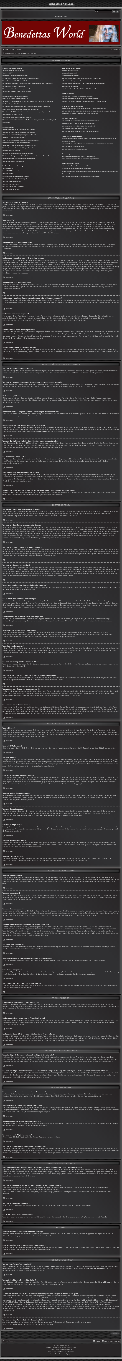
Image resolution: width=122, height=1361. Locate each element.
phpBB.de (57, 431)
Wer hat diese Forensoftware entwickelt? (75, 166)
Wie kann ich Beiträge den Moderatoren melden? (18, 153)
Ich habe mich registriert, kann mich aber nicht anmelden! (21, 78)
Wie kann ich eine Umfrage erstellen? (14, 137)
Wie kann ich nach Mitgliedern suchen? (74, 128)
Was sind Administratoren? (70, 70)
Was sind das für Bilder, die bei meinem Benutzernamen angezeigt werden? (26, 112)
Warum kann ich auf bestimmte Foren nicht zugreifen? (20, 145)
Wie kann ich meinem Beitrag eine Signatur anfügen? (19, 134)
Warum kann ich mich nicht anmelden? (15, 81)
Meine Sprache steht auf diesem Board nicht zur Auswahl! (21, 109)
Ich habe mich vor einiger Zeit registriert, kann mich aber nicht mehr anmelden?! (28, 83)
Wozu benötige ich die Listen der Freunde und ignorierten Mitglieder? (84, 108)
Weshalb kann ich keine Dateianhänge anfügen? (18, 148)
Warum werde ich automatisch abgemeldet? (16, 89)
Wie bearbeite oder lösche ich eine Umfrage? (16, 142)
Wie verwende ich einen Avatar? (13, 114)
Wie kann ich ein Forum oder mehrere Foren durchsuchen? (80, 120)
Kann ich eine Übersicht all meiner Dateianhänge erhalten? (80, 158)
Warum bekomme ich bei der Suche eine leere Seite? (78, 126)
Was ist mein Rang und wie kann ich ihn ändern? (18, 117)
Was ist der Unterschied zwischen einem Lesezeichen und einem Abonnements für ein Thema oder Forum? (89, 140)
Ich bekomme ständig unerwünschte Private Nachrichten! (80, 98)
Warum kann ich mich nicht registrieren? (15, 75)
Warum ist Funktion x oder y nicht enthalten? (76, 168)
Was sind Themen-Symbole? (11, 189)
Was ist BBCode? (8, 168)
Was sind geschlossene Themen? (13, 186)
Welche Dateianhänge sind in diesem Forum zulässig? (79, 156)
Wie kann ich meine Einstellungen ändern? (16, 98)
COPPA (5, 262)
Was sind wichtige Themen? (11, 184)
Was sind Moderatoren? (69, 73)
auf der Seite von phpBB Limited (96, 1268)
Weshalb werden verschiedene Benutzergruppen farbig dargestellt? (83, 83)
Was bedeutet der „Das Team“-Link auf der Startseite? (79, 89)
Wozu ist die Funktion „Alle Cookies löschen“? (17, 91)
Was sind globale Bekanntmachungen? (15, 178)
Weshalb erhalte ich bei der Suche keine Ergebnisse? (78, 123)
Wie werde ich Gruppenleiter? (71, 81)
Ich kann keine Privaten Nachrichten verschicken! (77, 96)
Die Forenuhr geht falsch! (11, 104)
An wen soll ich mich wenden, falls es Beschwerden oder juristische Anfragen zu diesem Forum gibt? (90, 172)
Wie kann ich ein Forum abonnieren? (73, 146)
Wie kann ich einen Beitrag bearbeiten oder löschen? (19, 132)
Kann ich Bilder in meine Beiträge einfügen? (16, 176)
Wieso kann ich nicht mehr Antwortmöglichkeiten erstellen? (21, 140)
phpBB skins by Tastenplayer (65, 1351)
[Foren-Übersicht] (61, 32)
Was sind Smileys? (8, 173)
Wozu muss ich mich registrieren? (13, 70)
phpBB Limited (41, 431)
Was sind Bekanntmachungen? (12, 181)
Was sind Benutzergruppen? (71, 75)
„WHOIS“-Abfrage (47, 1298)
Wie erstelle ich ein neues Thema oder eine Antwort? (19, 129)
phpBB (55, 1347)
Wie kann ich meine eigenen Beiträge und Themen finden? (80, 131)
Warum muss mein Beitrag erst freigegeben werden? (19, 158)
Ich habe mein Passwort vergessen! (14, 86)
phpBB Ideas (105, 1282)
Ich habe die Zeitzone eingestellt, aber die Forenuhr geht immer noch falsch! (27, 106)
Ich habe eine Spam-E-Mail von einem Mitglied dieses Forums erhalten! (84, 101)
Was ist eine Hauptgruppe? (70, 86)
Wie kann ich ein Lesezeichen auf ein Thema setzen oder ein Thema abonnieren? (87, 143)
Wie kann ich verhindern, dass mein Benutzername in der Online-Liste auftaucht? (28, 101)
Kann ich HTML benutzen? (11, 171)
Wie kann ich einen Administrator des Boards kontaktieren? (81, 176)
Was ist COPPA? (8, 73)
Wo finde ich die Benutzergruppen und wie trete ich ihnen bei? (82, 78)
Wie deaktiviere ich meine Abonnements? (75, 149)
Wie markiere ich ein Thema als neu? (14, 161)
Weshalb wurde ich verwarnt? (12, 150)
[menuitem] (18, 49)
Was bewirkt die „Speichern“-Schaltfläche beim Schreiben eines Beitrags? (26, 156)
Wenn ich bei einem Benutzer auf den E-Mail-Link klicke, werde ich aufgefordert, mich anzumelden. (29, 121)
